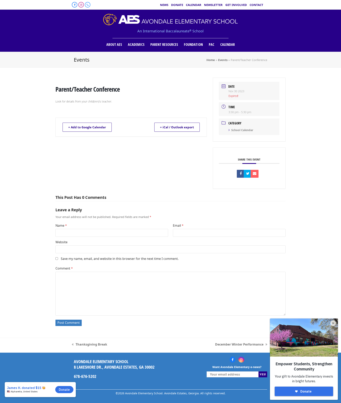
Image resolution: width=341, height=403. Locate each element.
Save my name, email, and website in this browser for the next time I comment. (120, 258)
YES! (263, 374)
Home (210, 60)
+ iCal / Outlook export (177, 127)
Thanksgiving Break (89, 344)
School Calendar (242, 130)
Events (223, 60)
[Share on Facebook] (241, 174)
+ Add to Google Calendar (87, 127)
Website (61, 242)
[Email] (255, 174)
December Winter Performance (239, 344)
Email (178, 225)
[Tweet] (248, 174)
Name (61, 225)
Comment (64, 268)
